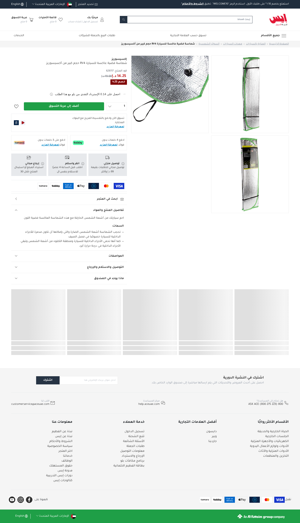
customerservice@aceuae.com (30, 404)
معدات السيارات (232, 44)
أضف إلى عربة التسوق (64, 106)
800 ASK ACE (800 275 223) (265, 404)
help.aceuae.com (149, 404)
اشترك (47, 380)
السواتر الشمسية (209, 44)
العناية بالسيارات (256, 44)
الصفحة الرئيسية (279, 44)
